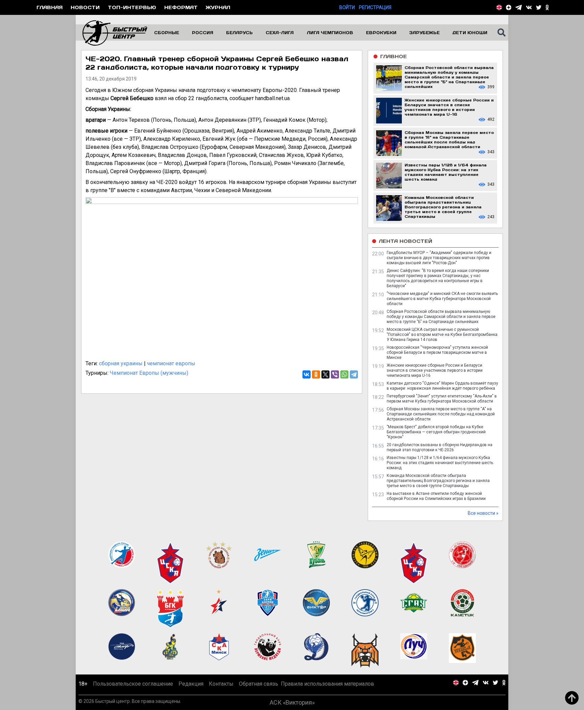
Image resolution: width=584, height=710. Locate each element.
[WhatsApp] (344, 374)
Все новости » (483, 513)
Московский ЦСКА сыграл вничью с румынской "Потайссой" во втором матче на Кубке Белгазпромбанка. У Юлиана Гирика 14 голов (442, 334)
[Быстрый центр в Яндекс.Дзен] (508, 7)
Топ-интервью (132, 7)
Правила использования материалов (327, 684)
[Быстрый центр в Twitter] (538, 7)
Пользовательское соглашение (133, 684)
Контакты (221, 684)
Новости (85, 7)
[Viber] (335, 374)
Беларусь (239, 32)
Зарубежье (424, 32)
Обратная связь (258, 684)
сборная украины (121, 363)
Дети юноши (470, 32)
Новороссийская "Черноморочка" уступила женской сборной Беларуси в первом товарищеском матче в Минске (437, 352)
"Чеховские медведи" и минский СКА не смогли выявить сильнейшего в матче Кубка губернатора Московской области (442, 298)
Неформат (181, 7)
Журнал (218, 7)
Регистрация (375, 7)
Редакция (190, 684)
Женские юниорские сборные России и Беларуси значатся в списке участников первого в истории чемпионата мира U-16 (435, 370)
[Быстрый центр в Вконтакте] (529, 7)
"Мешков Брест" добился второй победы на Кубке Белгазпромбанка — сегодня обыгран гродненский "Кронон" (436, 432)
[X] (325, 374)
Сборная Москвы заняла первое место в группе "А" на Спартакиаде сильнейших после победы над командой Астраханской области (441, 414)
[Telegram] (354, 374)
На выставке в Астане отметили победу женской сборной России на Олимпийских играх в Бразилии (436, 496)
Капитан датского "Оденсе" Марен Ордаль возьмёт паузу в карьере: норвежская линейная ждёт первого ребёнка (442, 386)
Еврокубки (381, 32)
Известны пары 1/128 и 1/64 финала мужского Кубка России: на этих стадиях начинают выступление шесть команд (440, 462)
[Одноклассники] (316, 374)
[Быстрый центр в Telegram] (518, 7)
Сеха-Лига (280, 32)
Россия (202, 32)
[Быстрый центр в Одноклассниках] (547, 7)
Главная (49, 7)
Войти (347, 7)
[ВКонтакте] (306, 374)
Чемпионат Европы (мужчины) (149, 373)
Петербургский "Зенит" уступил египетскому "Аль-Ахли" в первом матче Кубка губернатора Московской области (442, 399)
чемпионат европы (171, 363)
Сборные (166, 32)
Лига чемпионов (330, 32)
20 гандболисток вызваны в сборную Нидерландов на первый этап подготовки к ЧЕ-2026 (439, 447)
